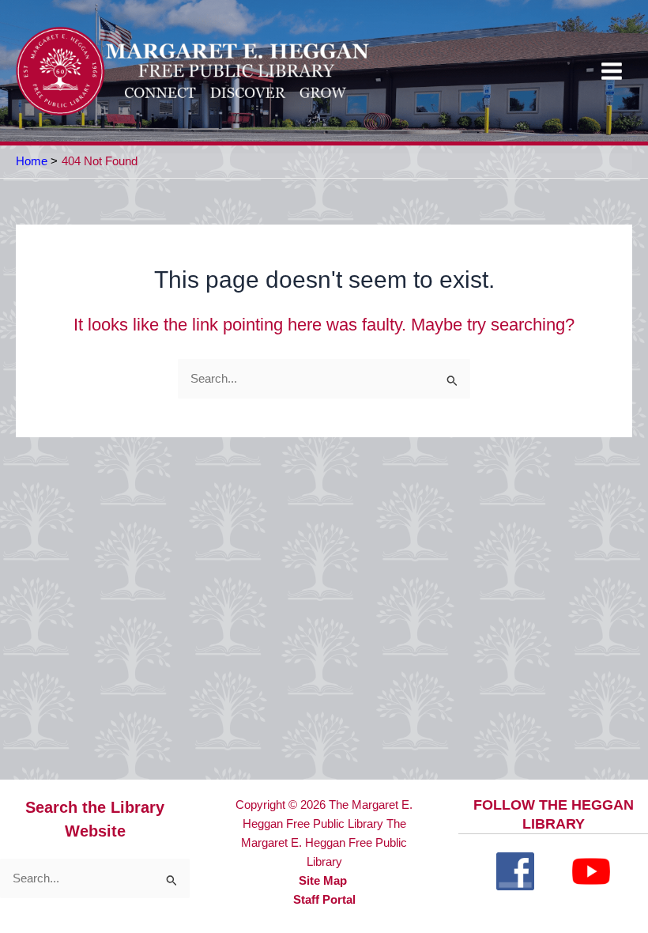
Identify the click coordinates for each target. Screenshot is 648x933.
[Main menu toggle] (611, 71)
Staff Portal (324, 899)
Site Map (323, 880)
